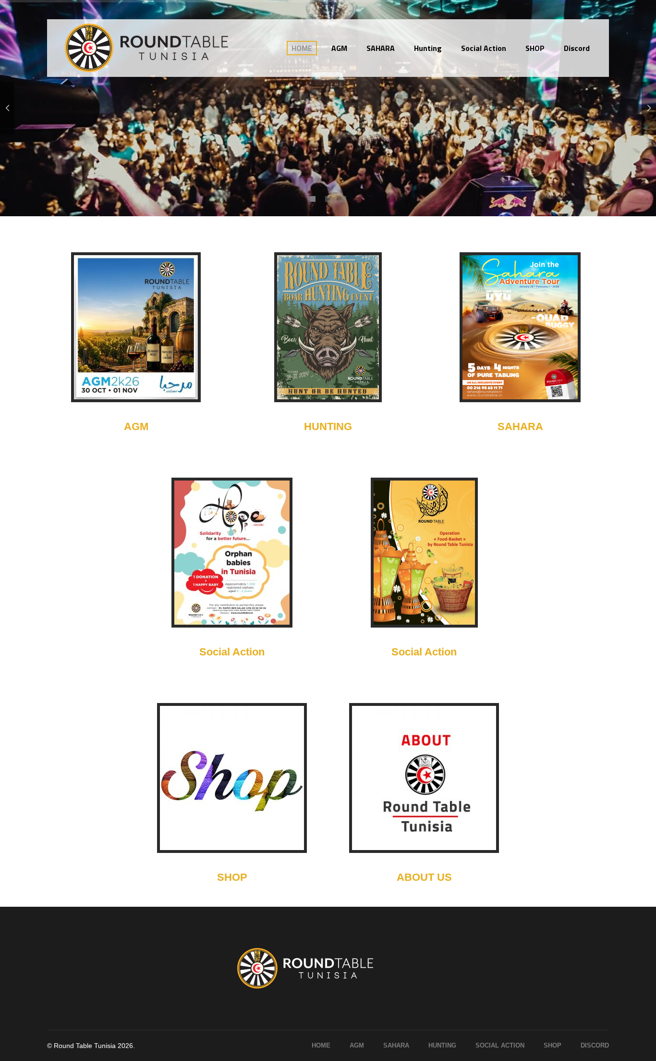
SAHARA (520, 426)
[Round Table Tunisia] (147, 48)
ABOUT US (424, 877)
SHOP (232, 877)
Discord (595, 1045)
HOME (321, 1045)
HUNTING (328, 426)
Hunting (442, 1045)
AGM (136, 426)
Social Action (232, 652)
